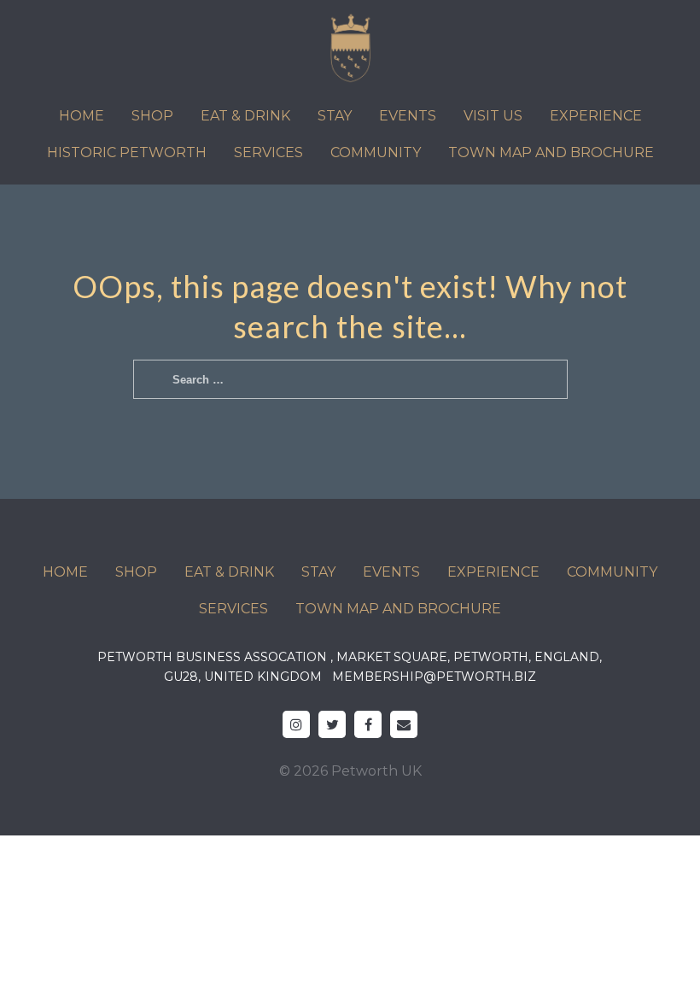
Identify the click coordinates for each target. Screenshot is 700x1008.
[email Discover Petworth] (403, 724)
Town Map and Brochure (551, 152)
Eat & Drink (245, 116)
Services (268, 152)
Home (81, 116)
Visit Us (493, 116)
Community (375, 152)
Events (407, 116)
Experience (596, 116)
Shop (152, 116)
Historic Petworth (127, 152)
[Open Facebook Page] (368, 724)
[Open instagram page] (296, 724)
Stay (335, 116)
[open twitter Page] (332, 724)
